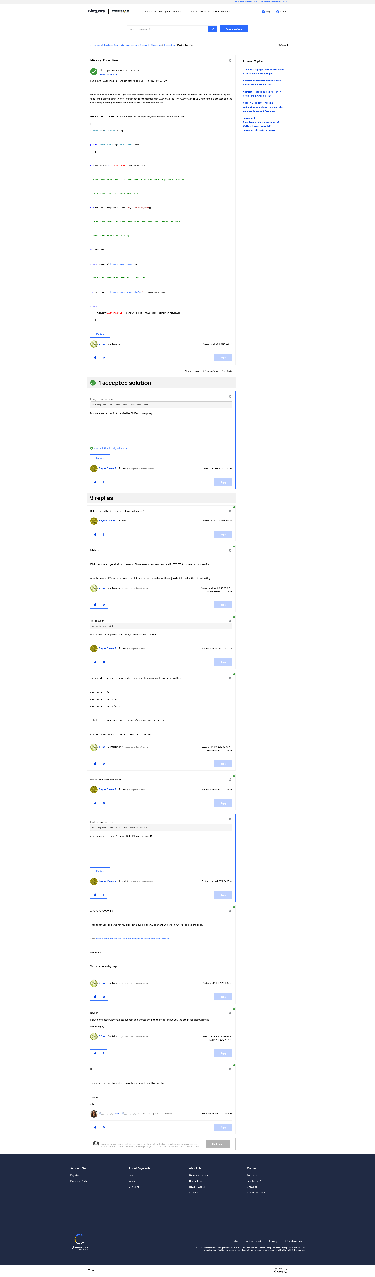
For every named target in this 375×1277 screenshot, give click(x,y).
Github (250, 1186)
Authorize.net (253, 1241)
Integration (169, 45)
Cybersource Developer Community (96, 11)
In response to (141, 468)
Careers (193, 1192)
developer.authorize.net (246, 1)
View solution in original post (109, 448)
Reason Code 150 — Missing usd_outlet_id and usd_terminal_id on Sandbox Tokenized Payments (263, 106)
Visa (236, 1241)
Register (75, 1175)
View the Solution (109, 73)
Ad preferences (293, 1241)
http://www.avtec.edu (122, 264)
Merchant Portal (79, 1181)
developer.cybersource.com (274, 1)
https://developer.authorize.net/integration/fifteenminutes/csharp (132, 938)
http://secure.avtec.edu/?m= (126, 292)
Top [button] (92, 1269)
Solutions (134, 1186)
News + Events (197, 1186)
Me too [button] (100, 333)
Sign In (283, 11)
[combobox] (172, 28)
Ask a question (234, 28)
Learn (132, 1175)
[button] (95, 357)
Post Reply (218, 1143)
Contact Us (195, 1181)
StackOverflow (255, 1192)
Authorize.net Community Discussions (144, 45)
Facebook (252, 1181)
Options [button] (282, 45)
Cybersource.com (198, 1175)
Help (268, 11)
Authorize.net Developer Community (211, 11)
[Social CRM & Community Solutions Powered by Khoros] (280, 1270)
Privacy (273, 1241)
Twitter (251, 1175)
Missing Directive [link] (185, 45)
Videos (132, 1181)
